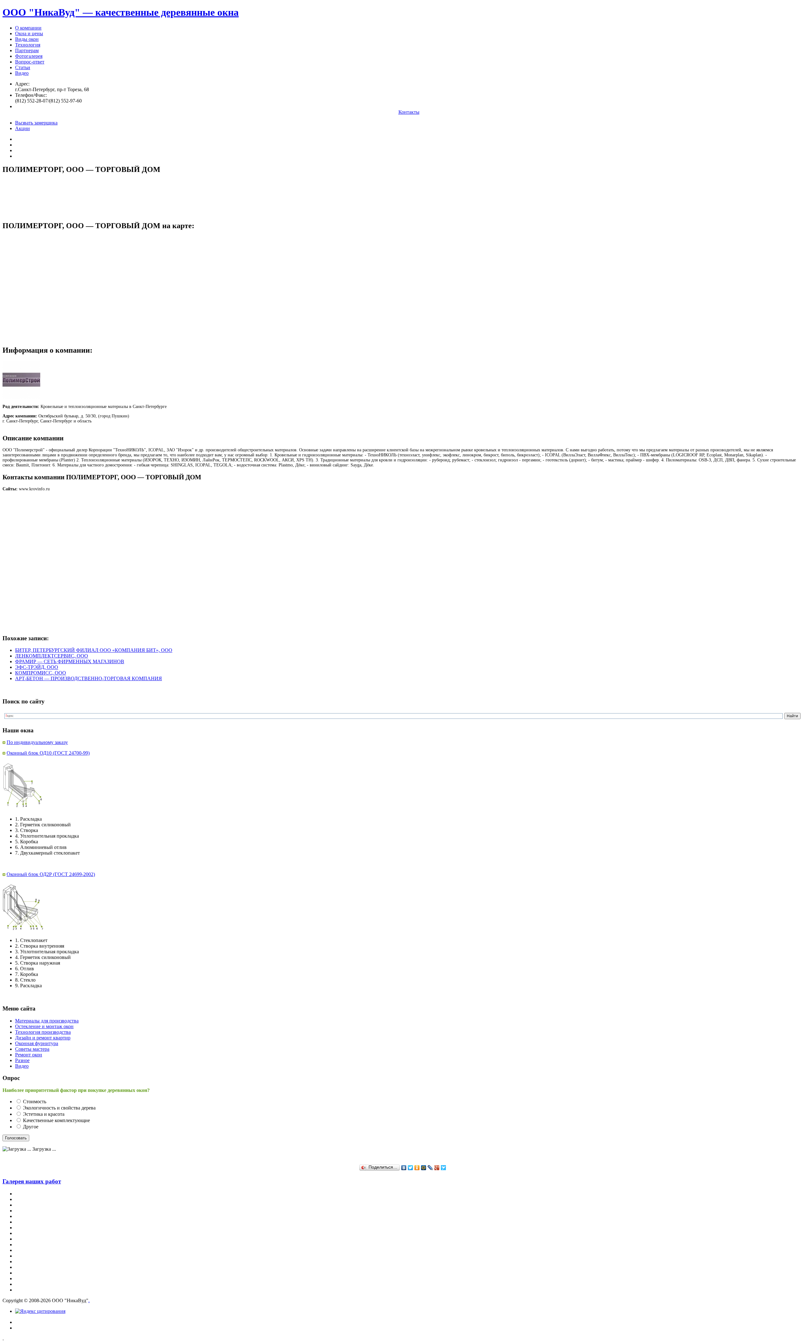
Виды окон (27, 39)
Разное (22, 1060)
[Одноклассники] (417, 1168)
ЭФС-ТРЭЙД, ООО (36, 667)
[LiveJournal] (430, 1168)
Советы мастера (32, 1049)
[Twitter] (410, 1168)
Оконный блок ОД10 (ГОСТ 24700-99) (48, 753)
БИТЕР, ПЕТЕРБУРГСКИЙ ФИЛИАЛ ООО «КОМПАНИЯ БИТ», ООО (93, 650)
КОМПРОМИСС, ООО (40, 672)
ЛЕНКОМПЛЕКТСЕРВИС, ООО (51, 655)
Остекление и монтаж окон (44, 1026)
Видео (22, 73)
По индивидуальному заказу (37, 742)
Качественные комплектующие (56, 1120)
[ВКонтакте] (404, 1168)
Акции (22, 128)
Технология (27, 44)
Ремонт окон (28, 1054)
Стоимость (34, 1101)
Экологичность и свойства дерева (59, 1107)
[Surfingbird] (443, 1168)
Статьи (22, 67)
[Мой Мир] (423, 1168)
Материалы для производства (47, 1020)
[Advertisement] (117, 194)
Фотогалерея (28, 56)
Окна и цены (29, 33)
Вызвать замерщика (36, 122)
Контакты (408, 112)
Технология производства (43, 1032)
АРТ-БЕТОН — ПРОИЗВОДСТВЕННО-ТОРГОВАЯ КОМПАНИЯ (88, 678)
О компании (28, 27)
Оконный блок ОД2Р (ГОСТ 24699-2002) (51, 874)
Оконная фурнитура (36, 1043)
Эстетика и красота (43, 1114)
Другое (30, 1126)
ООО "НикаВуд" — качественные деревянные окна (121, 12)
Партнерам (27, 50)
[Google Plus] (437, 1168)
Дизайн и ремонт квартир (42, 1037)
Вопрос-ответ (29, 61)
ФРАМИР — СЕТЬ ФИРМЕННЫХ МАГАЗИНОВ (69, 661)
